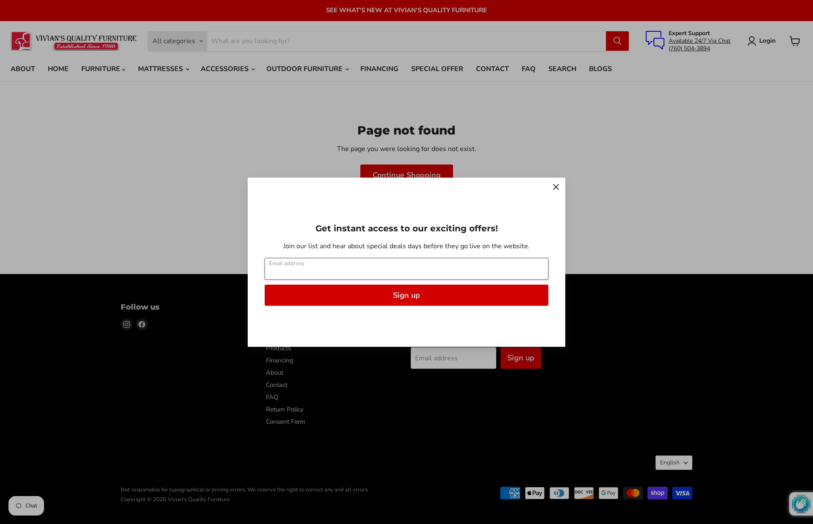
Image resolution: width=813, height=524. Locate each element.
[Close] (556, 187)
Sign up (406, 295)
